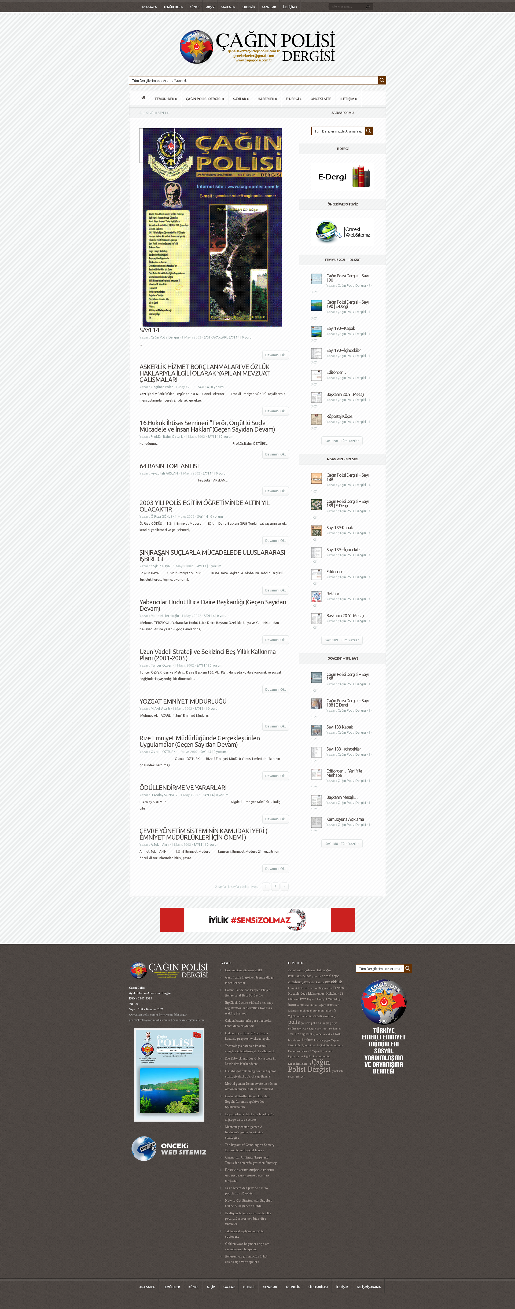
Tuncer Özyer (161, 665)
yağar (327, 1040)
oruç (332, 1016)
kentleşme (303, 1005)
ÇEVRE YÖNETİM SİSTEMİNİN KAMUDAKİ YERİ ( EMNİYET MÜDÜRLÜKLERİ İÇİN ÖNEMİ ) (203, 834)
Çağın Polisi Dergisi (165, 337)
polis (294, 1021)
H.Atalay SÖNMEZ (164, 795)
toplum (307, 1039)
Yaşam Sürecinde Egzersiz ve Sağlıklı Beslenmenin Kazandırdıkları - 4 (310, 1057)
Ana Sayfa (146, 113)
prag (328, 1023)
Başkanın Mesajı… (342, 797)
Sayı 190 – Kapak (340, 328)
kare (303, 999)
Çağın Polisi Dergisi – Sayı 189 (347, 477)
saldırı (292, 1028)
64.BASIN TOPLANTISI (168, 466)
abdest (292, 970)
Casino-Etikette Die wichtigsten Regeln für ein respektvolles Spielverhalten (247, 1101)
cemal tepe (330, 975)
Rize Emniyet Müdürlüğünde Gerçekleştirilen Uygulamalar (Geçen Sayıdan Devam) (199, 741)
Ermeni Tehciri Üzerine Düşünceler (310, 988)
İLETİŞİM (290, 7)
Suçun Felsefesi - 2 (322, 1034)
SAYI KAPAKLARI (215, 337)
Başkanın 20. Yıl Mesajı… (347, 615)
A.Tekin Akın (160, 844)
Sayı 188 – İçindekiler (343, 749)
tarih (338, 1034)
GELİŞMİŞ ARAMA (369, 1287)
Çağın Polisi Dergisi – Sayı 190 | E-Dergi (347, 304)
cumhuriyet (297, 981)
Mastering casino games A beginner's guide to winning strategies (244, 1132)
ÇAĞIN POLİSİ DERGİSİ (205, 99)
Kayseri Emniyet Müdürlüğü (324, 999)
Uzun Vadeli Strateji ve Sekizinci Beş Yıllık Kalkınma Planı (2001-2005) (207, 655)
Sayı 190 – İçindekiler (343, 350)
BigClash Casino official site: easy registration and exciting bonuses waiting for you (249, 1008)
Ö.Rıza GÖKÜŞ (161, 516)
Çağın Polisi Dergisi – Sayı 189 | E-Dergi (347, 503)
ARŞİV (210, 7)
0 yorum (248, 337)
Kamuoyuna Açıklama (345, 819)
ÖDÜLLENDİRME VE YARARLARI (182, 787)
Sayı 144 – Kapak (306, 1028)
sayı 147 (293, 1034)
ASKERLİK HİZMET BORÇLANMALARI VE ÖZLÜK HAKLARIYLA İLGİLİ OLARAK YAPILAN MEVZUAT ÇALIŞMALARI (204, 373)
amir (300, 970)
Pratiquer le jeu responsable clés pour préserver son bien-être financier (248, 1218)
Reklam (332, 593)
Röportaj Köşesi (339, 416)
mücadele (315, 1016)
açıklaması (309, 970)
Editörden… (336, 372)
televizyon (294, 1040)
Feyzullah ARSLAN (164, 473)
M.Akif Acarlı (160, 708)
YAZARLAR (269, 7)
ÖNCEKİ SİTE (321, 99)
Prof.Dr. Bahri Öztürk (167, 436)
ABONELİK (293, 1287)
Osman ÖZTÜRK (163, 751)
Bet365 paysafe (312, 976)
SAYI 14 (149, 330)
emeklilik (333, 982)
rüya (334, 1023)
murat (321, 1010)
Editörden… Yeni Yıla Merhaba (344, 773)
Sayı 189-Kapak (339, 527)
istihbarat (293, 999)
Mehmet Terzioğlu (165, 615)
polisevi (305, 1023)
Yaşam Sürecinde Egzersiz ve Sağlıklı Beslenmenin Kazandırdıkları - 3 (315, 1045)
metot (313, 1010)
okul (326, 1016)
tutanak (318, 1040)
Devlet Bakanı (315, 982)
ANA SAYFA (149, 7)
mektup (304, 1010)
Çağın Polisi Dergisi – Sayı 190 (347, 277)
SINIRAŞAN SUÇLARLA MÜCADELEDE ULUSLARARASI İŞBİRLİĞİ (212, 555)
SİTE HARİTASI (318, 1287)
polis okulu (318, 1023)
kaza (292, 1004)
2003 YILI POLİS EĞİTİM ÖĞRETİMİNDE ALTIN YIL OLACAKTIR (204, 506)
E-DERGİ (248, 7)
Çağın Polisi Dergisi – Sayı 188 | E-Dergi (347, 702)
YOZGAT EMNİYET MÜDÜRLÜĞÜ (182, 701)
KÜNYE (194, 7)
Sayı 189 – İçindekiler (343, 549)
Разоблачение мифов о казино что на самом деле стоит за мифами (249, 1175)
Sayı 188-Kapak (339, 727)
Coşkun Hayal (161, 566)
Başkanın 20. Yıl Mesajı (345, 394)
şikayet (300, 1076)
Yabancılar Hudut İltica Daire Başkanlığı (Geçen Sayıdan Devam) (212, 605)
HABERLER (267, 99)
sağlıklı (305, 1034)
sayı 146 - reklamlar (329, 1028)
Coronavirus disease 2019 (243, 970)
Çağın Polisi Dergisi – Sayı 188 (347, 676)
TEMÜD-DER (173, 7)
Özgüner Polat (162, 387)
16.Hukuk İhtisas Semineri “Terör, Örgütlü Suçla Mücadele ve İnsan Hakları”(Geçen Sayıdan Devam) (207, 426)
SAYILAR (228, 7)
